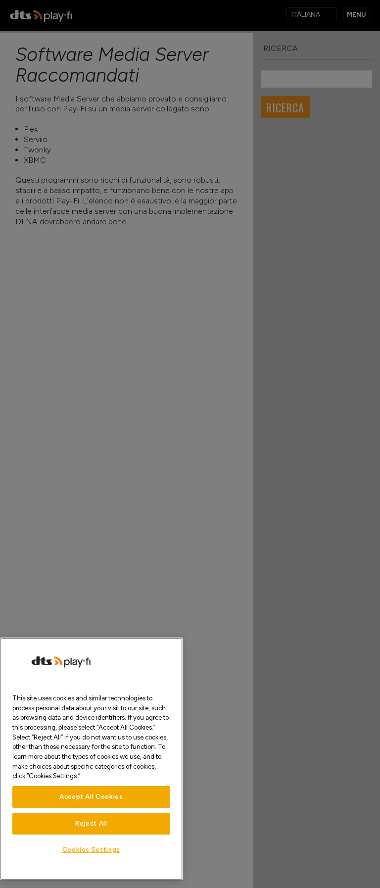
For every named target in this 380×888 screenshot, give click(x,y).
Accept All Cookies (91, 796)
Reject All (91, 823)
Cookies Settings (91, 849)
